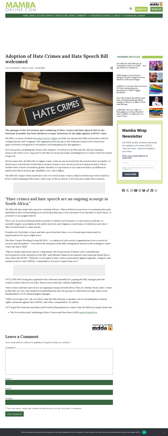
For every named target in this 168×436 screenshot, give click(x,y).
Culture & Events (45, 16)
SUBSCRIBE (130, 174)
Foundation (130, 16)
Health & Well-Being (65, 16)
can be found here (88, 312)
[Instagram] (131, 190)
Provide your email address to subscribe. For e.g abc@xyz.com (138, 168)
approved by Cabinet (47, 138)
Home (25, 16)
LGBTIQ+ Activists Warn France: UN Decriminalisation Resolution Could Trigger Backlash (132, 89)
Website (9, 398)
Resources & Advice (100, 16)
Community (82, 16)
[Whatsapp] (155, 190)
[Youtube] (135, 190)
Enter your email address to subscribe (135, 157)
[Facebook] (123, 190)
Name (8, 379)
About (118, 16)
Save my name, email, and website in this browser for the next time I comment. (44, 408)
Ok (144, 432)
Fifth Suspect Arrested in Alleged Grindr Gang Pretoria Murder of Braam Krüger (131, 77)
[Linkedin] (151, 190)
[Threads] (139, 190)
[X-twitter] (127, 190)
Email (8, 389)
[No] (164, 432)
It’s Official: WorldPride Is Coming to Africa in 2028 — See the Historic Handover (131, 65)
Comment (10, 347)
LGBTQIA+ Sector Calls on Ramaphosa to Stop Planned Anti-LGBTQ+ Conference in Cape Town (130, 113)
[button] (131, 8)
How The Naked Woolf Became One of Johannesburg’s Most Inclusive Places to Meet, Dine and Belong (131, 101)
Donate (141, 16)
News (32, 16)
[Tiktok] (147, 190)
